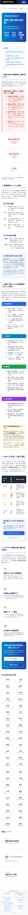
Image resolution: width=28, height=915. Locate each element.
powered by (14, 891)
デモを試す (15, 659)
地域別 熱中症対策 (13, 8)
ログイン (13, 913)
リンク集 (20, 902)
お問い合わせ (14, 664)
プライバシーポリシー (20, 897)
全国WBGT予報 (7, 906)
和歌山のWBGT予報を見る (15, 533)
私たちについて (7, 897)
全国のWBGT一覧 (15, 538)
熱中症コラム (7, 910)
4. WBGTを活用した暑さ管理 (13, 62)
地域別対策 (7, 908)
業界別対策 (20, 906)
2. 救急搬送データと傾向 (12, 55)
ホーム (5, 8)
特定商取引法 (20, 899)
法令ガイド (20, 908)
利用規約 (7, 899)
